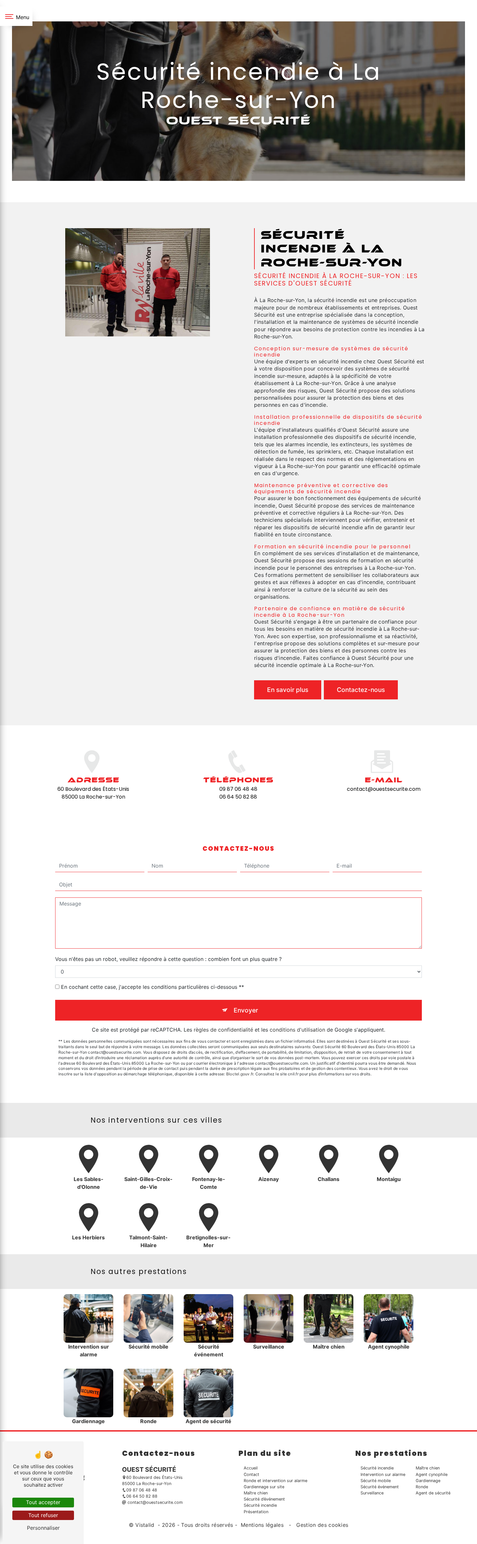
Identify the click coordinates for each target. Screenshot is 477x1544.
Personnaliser (43, 1528)
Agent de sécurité (433, 1493)
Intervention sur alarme (383, 1474)
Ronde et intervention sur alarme (275, 1480)
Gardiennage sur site (264, 1486)
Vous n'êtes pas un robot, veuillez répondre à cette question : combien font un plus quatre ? (168, 959)
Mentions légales (262, 1525)
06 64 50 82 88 (238, 797)
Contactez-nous (361, 690)
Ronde (422, 1486)
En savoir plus (287, 690)
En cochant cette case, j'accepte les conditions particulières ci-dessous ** (152, 987)
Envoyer (246, 1010)
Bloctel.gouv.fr (239, 1073)
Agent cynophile (431, 1474)
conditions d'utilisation (297, 1029)
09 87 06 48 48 (238, 789)
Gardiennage (428, 1480)
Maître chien (256, 1493)
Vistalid (145, 1525)
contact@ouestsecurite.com (384, 789)
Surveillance (372, 1493)
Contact (251, 1474)
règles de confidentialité (223, 1029)
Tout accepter (43, 1502)
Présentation (256, 1511)
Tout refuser (43, 1515)
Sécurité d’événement (264, 1499)
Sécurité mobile (376, 1480)
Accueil (251, 1468)
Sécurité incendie (260, 1505)
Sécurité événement (380, 1486)
